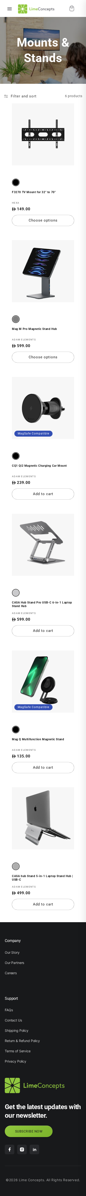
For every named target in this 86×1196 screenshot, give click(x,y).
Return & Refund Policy (22, 1041)
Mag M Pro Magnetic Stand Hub (34, 329)
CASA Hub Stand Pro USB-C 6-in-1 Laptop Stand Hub (42, 604)
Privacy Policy (15, 1061)
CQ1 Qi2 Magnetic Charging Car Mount (39, 465)
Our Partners (14, 963)
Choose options (43, 220)
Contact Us (13, 1020)
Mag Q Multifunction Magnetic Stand (38, 739)
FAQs (9, 1010)
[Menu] (9, 9)
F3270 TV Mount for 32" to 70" (34, 192)
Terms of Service (18, 1051)
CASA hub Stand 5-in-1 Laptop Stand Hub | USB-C (42, 878)
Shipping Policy (16, 1030)
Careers (11, 973)
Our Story (12, 952)
